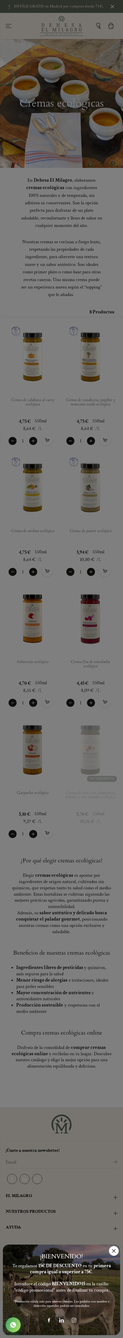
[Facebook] (49, 1320)
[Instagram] (74, 1320)
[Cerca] (114, 1251)
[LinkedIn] (61, 1320)
